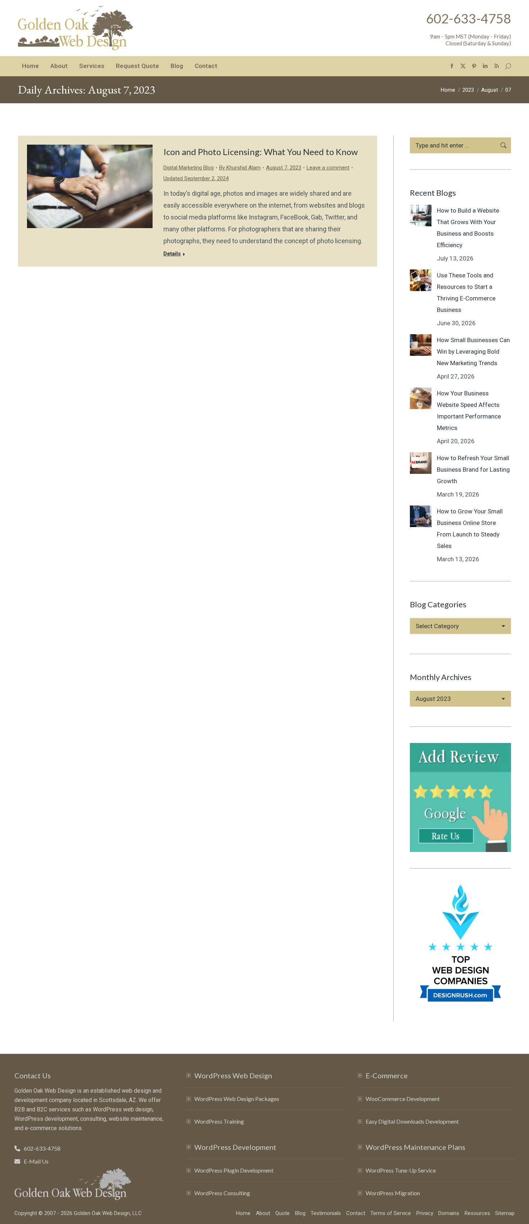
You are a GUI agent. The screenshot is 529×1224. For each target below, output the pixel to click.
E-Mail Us (36, 1161)
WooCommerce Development (403, 1098)
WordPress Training (219, 1121)
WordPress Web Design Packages (236, 1098)
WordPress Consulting (222, 1192)
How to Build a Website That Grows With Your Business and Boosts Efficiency (468, 228)
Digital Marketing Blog (188, 167)
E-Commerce (387, 1075)
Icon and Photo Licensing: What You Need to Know (260, 151)
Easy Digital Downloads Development (412, 1121)
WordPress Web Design (233, 1075)
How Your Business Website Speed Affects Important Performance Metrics (469, 410)
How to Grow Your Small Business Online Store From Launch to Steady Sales (470, 528)
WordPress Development (235, 1147)
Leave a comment (328, 167)
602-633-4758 (468, 18)
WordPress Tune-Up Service (401, 1170)
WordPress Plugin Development (233, 1170)
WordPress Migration (393, 1192)
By (240, 167)
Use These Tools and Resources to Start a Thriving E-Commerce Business (466, 292)
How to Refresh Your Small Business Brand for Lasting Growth (473, 469)
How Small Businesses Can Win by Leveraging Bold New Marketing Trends (473, 351)
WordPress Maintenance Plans (415, 1147)
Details (172, 253)
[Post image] (420, 215)
